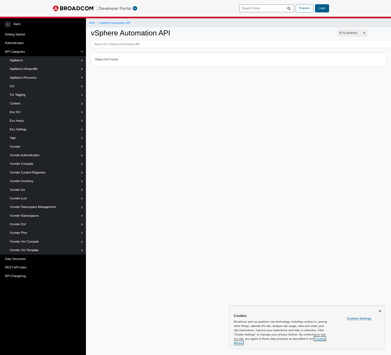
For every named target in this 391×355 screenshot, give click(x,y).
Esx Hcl (15, 112)
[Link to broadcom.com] (74, 8)
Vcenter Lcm (18, 198)
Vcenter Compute (21, 163)
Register (304, 8)
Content (15, 103)
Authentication (14, 43)
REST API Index (16, 267)
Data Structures (15, 258)
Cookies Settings (359, 318)
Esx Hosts (17, 120)
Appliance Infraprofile (23, 68)
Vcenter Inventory (21, 181)
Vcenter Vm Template (24, 250)
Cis (12, 86)
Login (322, 8)
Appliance (16, 60)
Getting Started (15, 34)
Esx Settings (18, 129)
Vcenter (15, 146)
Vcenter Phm (18, 232)
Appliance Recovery (23, 77)
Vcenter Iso (17, 189)
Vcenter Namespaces (24, 215)
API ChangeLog (15, 276)
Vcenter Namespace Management (33, 207)
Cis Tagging (17, 94)
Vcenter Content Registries (28, 172)
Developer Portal (115, 8)
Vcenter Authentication (25, 155)
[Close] (380, 311)
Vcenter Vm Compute (24, 241)
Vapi (12, 138)
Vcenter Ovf (18, 224)
